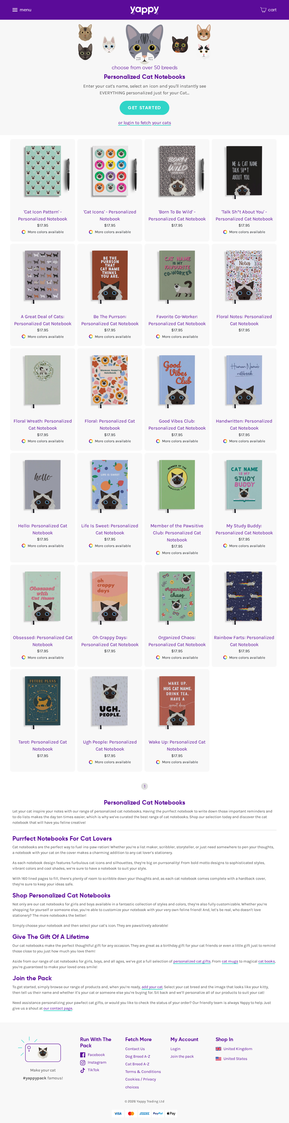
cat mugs (230, 961)
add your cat (152, 987)
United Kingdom (238, 1048)
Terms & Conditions (143, 1071)
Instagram (96, 1062)
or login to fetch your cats (144, 122)
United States (235, 1058)
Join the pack (182, 1056)
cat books (266, 961)
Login (175, 1048)
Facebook (96, 1054)
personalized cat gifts (192, 961)
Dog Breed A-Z (137, 1056)
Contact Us (135, 1048)
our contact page (57, 1008)
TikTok (93, 1070)
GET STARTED (144, 108)
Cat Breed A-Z (137, 1064)
